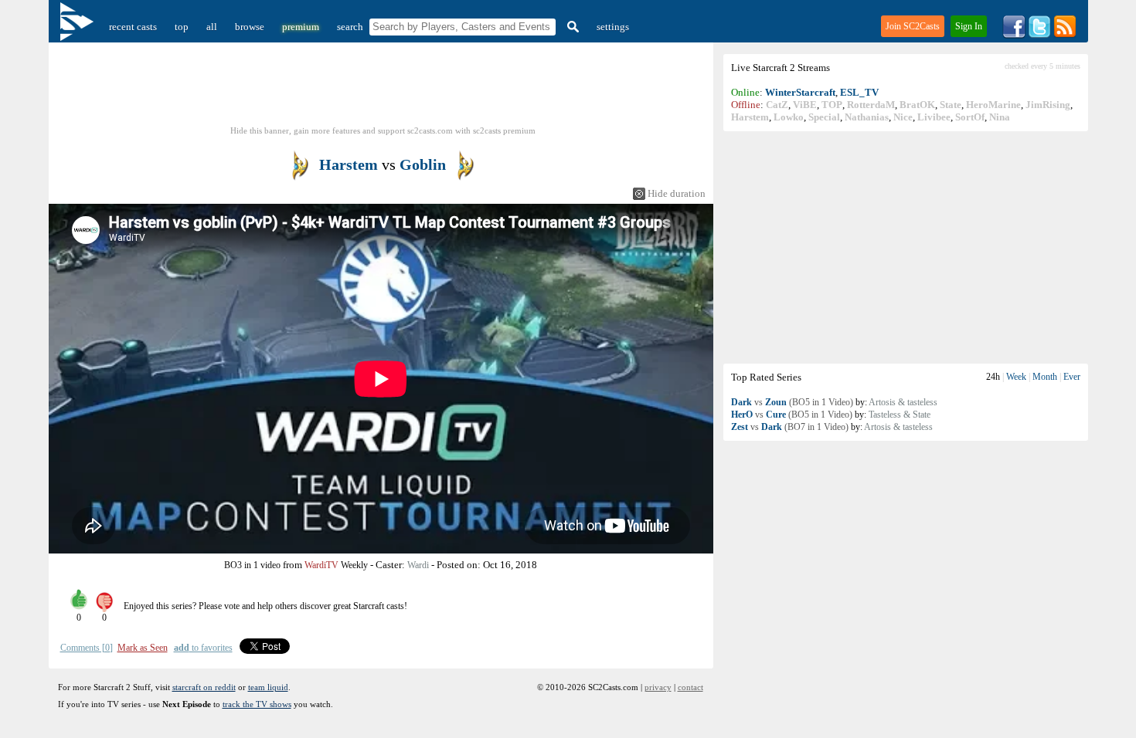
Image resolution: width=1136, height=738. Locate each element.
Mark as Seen (142, 647)
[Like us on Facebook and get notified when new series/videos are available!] (1013, 35)
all (211, 26)
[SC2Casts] (78, 26)
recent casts (133, 26)
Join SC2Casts (913, 26)
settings (613, 26)
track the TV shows (257, 704)
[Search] (571, 26)
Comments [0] (86, 647)
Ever (1071, 376)
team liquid (268, 687)
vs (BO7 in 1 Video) (790, 426)
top (182, 26)
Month (1044, 376)
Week (1016, 376)
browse (249, 26)
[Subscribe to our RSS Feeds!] (1064, 35)
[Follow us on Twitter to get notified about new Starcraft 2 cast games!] (1039, 35)
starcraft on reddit (204, 687)
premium (300, 26)
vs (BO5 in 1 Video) (792, 402)
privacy (658, 687)
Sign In (968, 26)
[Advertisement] (905, 247)
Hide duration (677, 193)
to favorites (203, 647)
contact (690, 687)
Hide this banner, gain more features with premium (383, 130)
